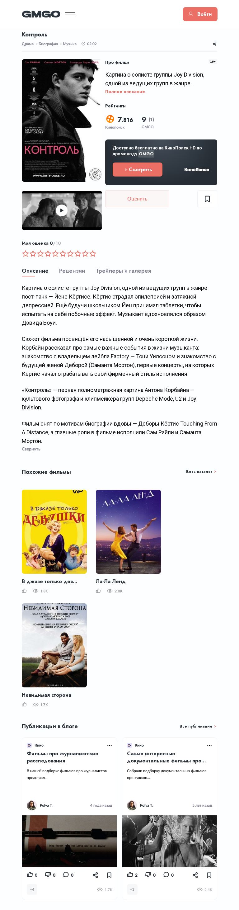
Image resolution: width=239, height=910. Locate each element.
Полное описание (125, 91)
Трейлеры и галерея (123, 271)
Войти (204, 14)
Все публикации (196, 726)
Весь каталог (199, 471)
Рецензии (72, 271)
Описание (35, 271)
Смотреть (140, 169)
